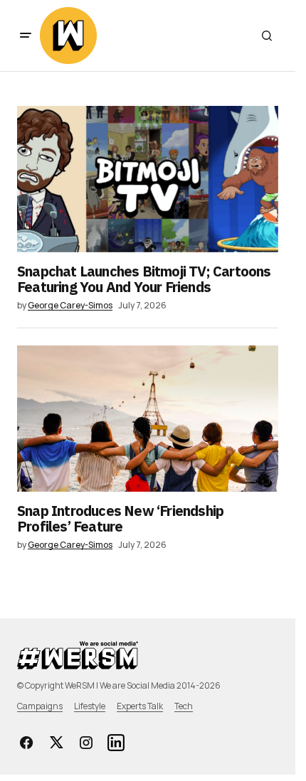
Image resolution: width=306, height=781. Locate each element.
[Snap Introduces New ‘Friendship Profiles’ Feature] (147, 418)
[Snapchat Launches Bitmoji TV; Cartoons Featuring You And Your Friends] (147, 179)
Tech (183, 706)
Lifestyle (89, 706)
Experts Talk (140, 706)
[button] (25, 35)
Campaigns (40, 706)
